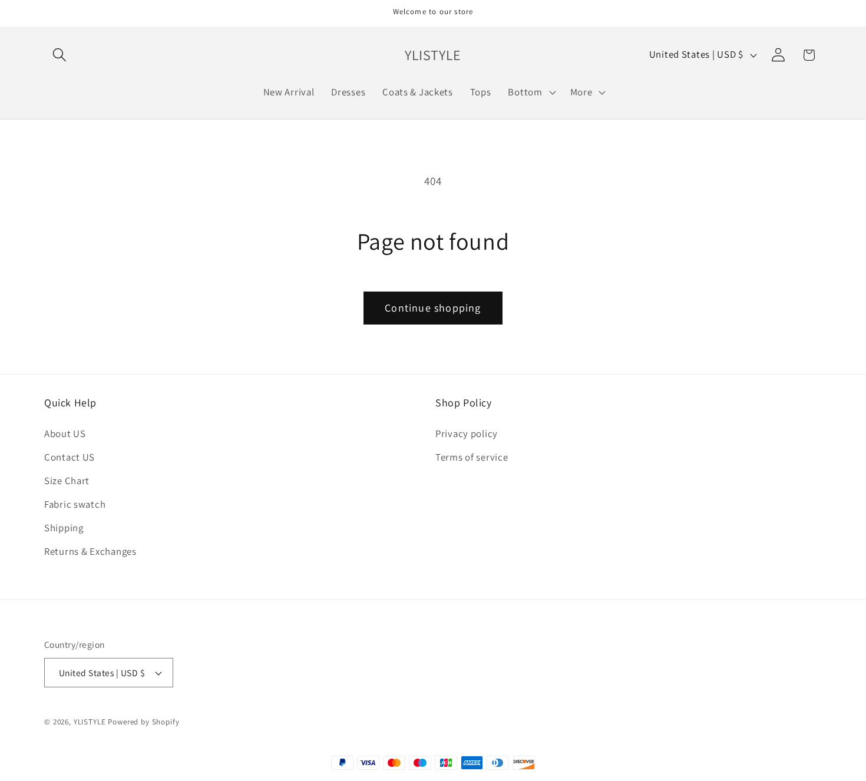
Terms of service (471, 457)
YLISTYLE (90, 722)
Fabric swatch (74, 504)
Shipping (64, 527)
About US (65, 434)
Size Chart (67, 481)
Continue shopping (433, 308)
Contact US (69, 457)
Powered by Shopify (143, 722)
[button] (59, 55)
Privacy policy (466, 434)
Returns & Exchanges (90, 551)
